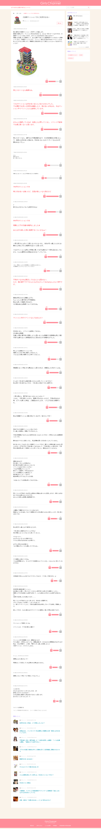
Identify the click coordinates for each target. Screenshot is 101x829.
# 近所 (81, 55)
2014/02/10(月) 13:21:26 (22, 276)
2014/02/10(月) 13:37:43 (22, 364)
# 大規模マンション (72, 55)
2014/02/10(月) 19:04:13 (22, 490)
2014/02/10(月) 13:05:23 (22, 201)
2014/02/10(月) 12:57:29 (21, 118)
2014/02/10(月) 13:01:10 (21, 170)
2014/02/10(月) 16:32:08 (22, 458)
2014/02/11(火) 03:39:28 (22, 620)
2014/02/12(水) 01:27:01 (22, 685)
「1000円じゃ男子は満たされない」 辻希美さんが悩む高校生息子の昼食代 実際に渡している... (81, 24)
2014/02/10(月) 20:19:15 (22, 507)
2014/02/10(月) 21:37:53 (22, 573)
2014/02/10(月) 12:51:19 (21, 28)
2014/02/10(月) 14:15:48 (22, 412)
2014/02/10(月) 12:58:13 (21, 152)
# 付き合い (70, 58)
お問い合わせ (39, 825)
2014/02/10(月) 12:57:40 (21, 134)
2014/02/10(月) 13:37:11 (22, 347)
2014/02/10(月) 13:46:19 (22, 378)
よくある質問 (47, 825)
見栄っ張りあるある (77, 15)
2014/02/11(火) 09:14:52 (22, 637)
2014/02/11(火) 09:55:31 (22, 672)
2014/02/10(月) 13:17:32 (22, 240)
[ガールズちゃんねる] (13, 13)
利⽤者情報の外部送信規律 (65, 825)
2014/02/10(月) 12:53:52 (21, 100)
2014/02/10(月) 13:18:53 (22, 262)
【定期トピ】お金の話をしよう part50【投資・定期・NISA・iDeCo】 (80, 43)
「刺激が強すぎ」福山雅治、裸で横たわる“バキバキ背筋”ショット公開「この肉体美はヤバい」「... (81, 37)
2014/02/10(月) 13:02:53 (21, 183)
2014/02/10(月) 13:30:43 (22, 314)
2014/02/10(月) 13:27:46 (22, 294)
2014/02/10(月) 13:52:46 (22, 393)
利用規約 (55, 825)
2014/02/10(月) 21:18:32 (22, 556)
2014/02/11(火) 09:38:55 (23, 655)
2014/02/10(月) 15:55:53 (22, 426)
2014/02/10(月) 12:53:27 (21, 86)
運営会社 (32, 825)
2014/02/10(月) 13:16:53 (22, 217)
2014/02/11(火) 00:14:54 (22, 586)
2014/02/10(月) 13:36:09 (22, 327)
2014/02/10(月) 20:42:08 (22, 524)
